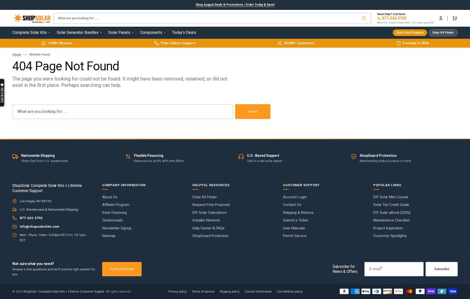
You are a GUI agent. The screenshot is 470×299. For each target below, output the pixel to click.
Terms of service (203, 291)
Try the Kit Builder (122, 269)
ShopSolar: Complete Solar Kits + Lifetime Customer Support (63, 291)
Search (253, 111)
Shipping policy (230, 291)
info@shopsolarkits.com (39, 226)
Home (16, 54)
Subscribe (441, 269)
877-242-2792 (394, 18)
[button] (440, 18)
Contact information (258, 291)
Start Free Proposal (410, 32)
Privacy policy (177, 291)
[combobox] (212, 18)
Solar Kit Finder (443, 32)
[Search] (364, 18)
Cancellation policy (290, 291)
